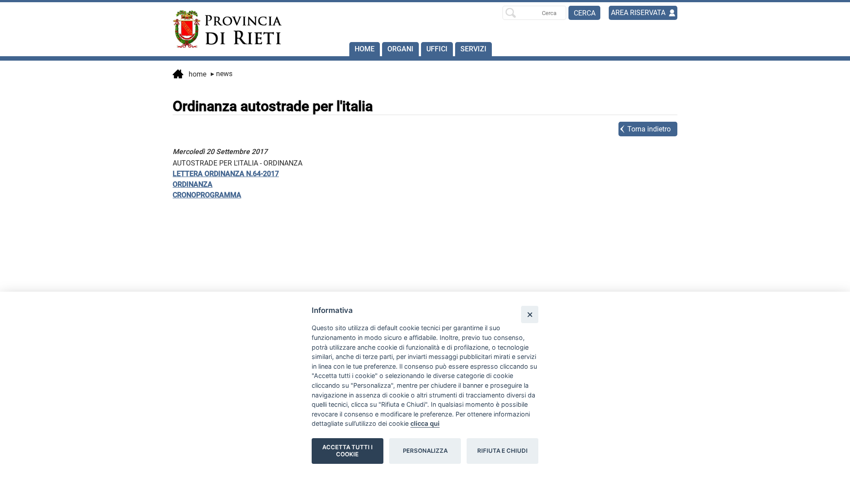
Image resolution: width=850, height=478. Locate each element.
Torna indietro (649, 129)
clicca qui (425, 423)
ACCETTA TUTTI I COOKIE (347, 450)
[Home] (223, 29)
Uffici (437, 49)
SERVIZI (473, 49)
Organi (400, 49)
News (221, 73)
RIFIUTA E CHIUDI (502, 450)
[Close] (529, 314)
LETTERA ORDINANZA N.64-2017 (226, 174)
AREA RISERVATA (638, 12)
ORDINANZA (192, 184)
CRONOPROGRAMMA (207, 195)
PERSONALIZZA (425, 450)
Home (365, 49)
